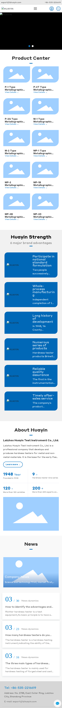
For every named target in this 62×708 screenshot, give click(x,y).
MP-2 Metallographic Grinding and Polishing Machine (15, 183)
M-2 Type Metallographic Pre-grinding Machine (14, 152)
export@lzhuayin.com (11, 2)
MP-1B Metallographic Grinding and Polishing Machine (43, 183)
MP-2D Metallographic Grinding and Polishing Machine (43, 215)
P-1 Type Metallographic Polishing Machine (15, 88)
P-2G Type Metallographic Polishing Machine (15, 120)
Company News (17, 577)
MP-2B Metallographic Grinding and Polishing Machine (15, 215)
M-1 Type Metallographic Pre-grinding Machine (42, 120)
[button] (29, 46)
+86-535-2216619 (53, 2)
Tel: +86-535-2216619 (20, 688)
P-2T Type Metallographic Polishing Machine (43, 88)
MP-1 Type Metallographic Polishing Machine (43, 152)
